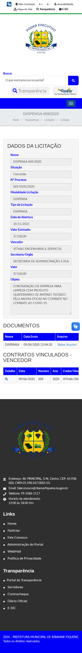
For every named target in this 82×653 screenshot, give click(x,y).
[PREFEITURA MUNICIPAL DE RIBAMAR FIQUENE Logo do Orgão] (41, 39)
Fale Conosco (17, 537)
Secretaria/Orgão (22, 254)
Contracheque (18, 594)
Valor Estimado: (21, 229)
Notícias (13, 530)
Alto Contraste (26, 4)
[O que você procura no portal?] (73, 80)
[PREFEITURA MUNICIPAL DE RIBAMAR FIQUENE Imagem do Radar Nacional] (65, 91)
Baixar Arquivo (67, 344)
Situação (16, 167)
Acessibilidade (65, 4)
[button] (9, 4)
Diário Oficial (17, 601)
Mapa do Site (24, 9)
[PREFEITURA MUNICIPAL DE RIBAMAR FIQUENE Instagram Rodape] (77, 646)
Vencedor (17, 242)
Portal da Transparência (24, 580)
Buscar (7, 73)
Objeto (15, 279)
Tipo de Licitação (22, 204)
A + (41, 4)
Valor (14, 267)
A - (48, 4)
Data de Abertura (22, 217)
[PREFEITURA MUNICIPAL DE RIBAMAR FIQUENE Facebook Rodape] (71, 646)
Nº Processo (18, 180)
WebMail (14, 551)
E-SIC (11, 608)
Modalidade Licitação (24, 192)
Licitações (50, 120)
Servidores (15, 587)
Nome (15, 155)
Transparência (32, 91)
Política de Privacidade (24, 558)
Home (16, 120)
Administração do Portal (25, 544)
